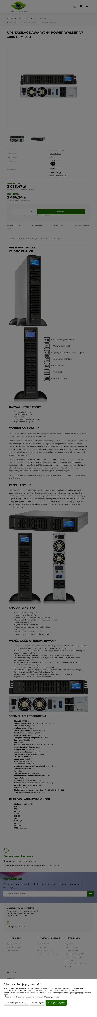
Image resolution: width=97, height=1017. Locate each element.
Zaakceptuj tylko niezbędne (16, 1003)
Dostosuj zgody (38, 1003)
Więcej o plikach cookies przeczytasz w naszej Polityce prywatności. (32, 997)
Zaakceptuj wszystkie (56, 1003)
